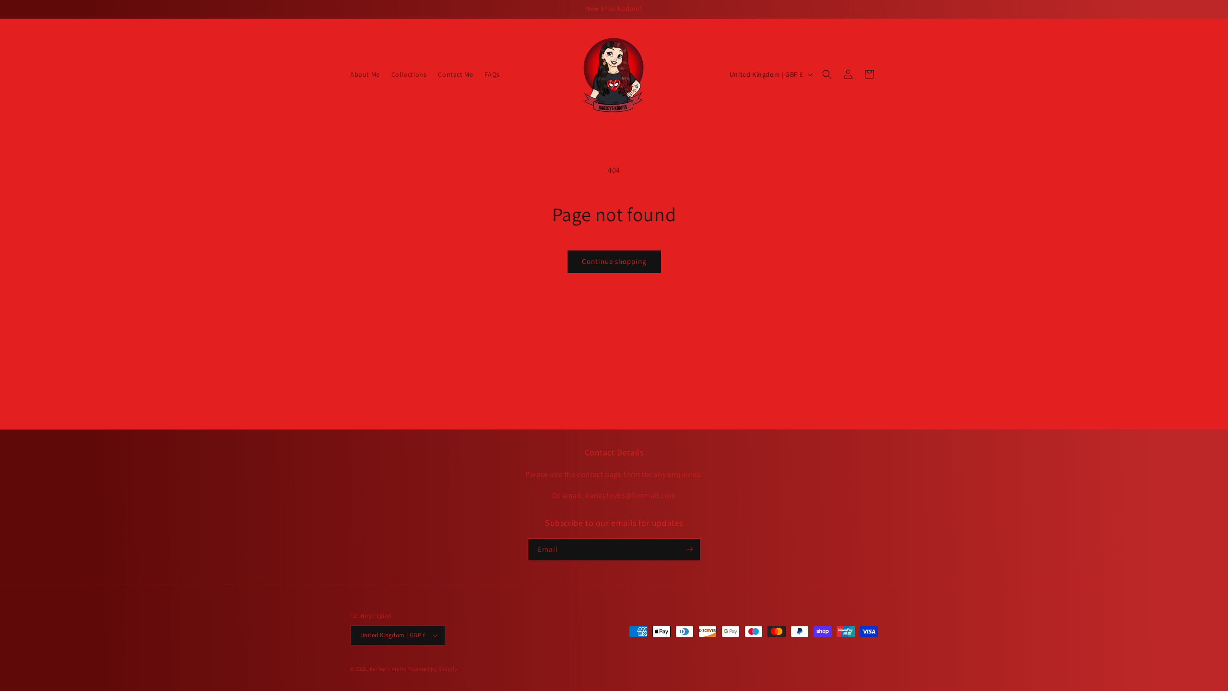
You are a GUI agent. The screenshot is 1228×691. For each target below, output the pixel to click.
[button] (827, 74)
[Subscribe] (689, 549)
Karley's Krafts (389, 669)
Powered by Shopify (433, 669)
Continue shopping (614, 261)
